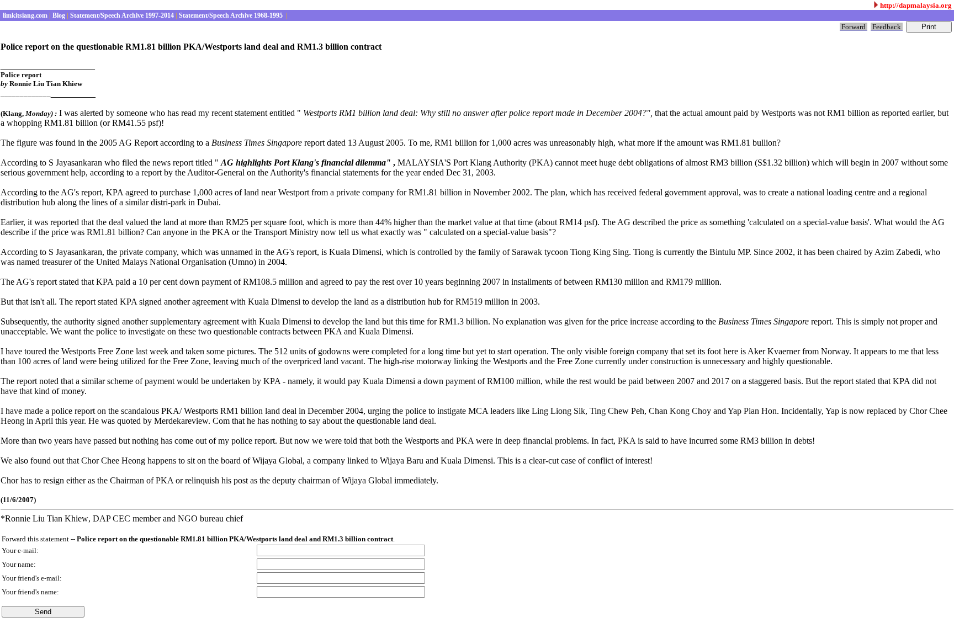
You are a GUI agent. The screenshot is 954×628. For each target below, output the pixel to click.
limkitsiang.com (24, 15)
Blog (58, 15)
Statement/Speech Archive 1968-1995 (230, 15)
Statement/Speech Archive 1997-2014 (121, 15)
